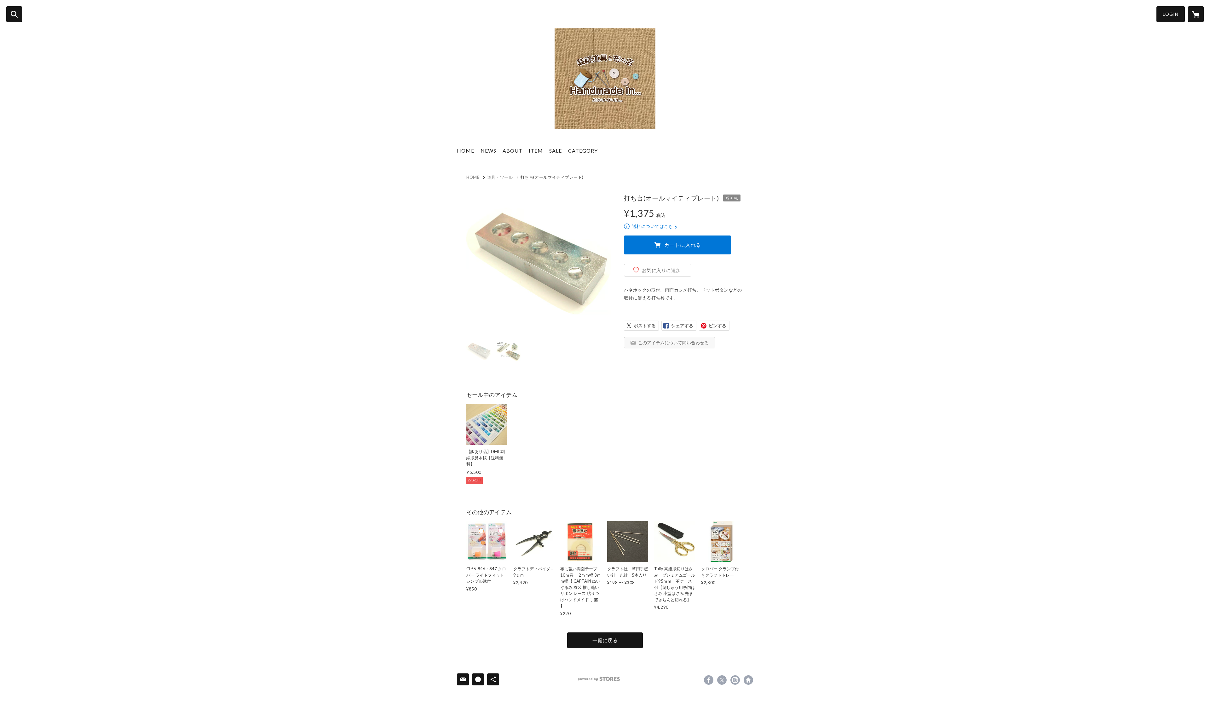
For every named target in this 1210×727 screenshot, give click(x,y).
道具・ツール (500, 177)
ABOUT (512, 151)
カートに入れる (682, 245)
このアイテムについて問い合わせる (673, 342)
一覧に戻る (605, 640)
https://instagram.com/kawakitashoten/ (735, 680)
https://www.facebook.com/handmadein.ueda (708, 680)
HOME (465, 151)
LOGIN (1170, 14)
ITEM (536, 151)
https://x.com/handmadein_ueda (722, 680)
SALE (555, 151)
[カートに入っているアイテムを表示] (1196, 14)
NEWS (488, 151)
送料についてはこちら (654, 226)
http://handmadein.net (748, 680)
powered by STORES (598, 679)
